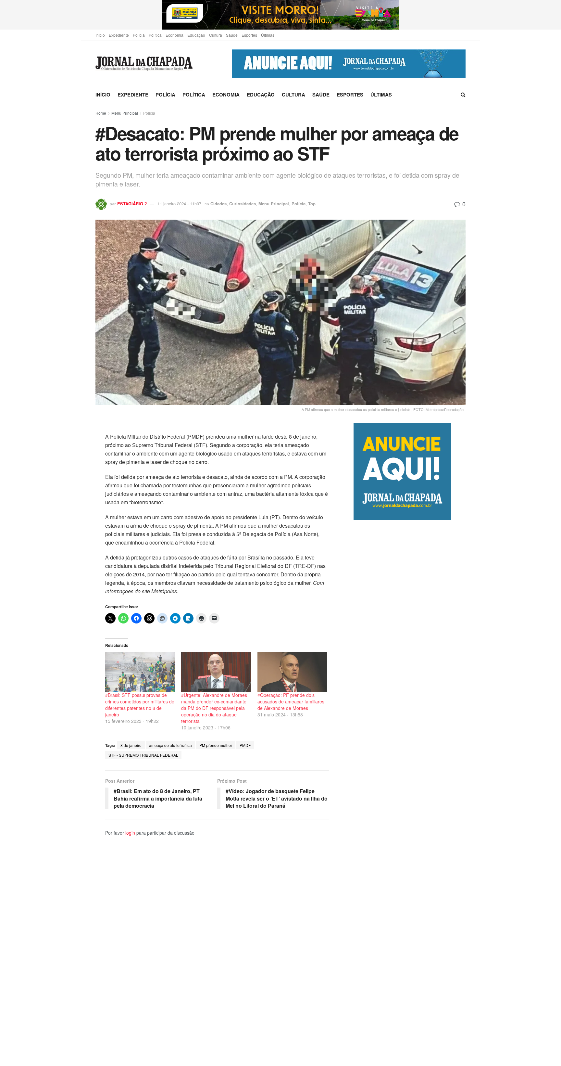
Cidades (218, 203)
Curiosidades (242, 203)
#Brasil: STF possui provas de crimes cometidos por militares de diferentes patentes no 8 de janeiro (139, 705)
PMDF (245, 745)
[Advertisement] (410, 793)
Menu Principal (124, 113)
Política (155, 35)
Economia (174, 35)
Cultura (215, 35)
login (130, 832)
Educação (196, 35)
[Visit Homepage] (144, 64)
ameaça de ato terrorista (170, 745)
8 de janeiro (131, 745)
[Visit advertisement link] (280, 15)
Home (100, 113)
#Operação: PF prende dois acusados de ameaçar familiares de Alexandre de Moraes (290, 701)
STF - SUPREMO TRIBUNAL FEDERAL (143, 755)
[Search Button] (463, 94)
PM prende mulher (215, 745)
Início (100, 35)
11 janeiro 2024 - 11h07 (179, 203)
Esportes (249, 35)
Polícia (139, 35)
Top (312, 203)
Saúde (232, 35)
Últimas (267, 35)
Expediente (119, 35)
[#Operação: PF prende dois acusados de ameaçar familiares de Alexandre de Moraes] (292, 671)
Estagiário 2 (132, 203)
